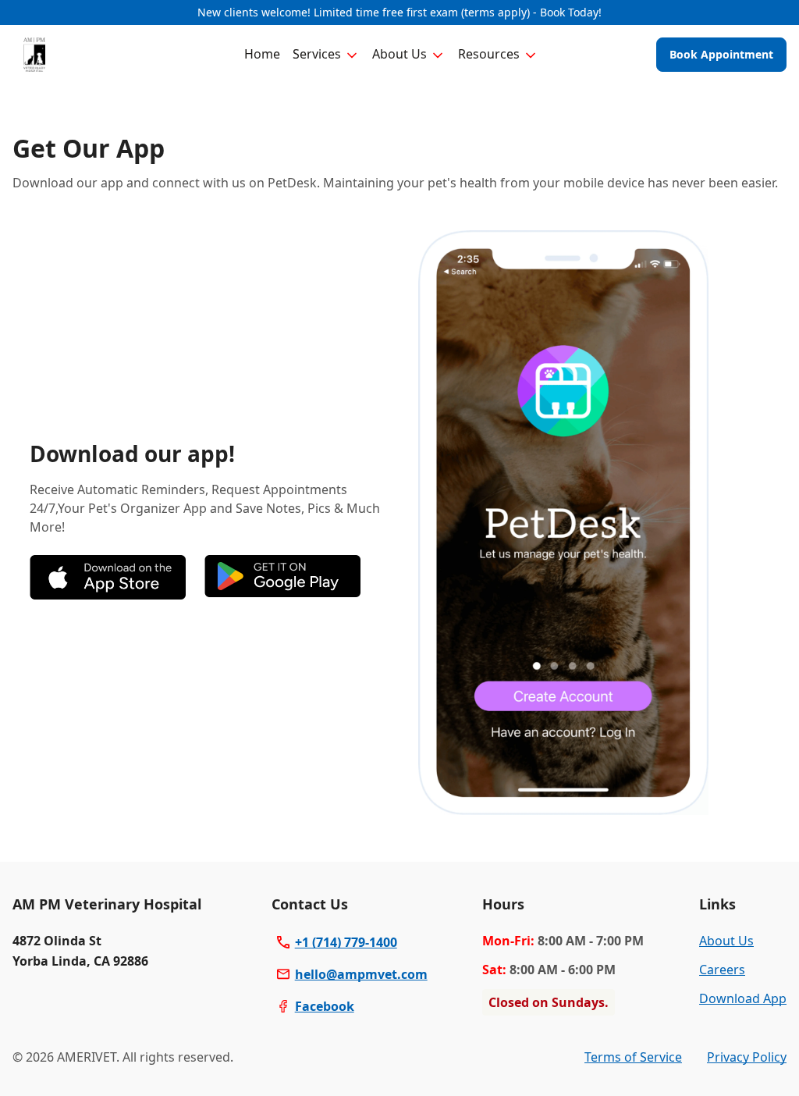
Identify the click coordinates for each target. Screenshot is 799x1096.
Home (262, 53)
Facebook (324, 1006)
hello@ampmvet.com (361, 974)
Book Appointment (721, 54)
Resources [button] (489, 53)
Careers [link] (722, 969)
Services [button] (317, 53)
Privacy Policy (747, 1057)
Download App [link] (743, 998)
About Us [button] (399, 53)
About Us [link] (726, 940)
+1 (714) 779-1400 (346, 942)
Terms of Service (633, 1057)
